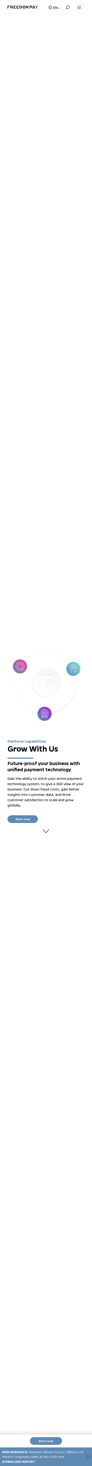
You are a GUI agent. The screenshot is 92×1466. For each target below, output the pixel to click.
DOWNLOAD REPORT (18, 1461)
